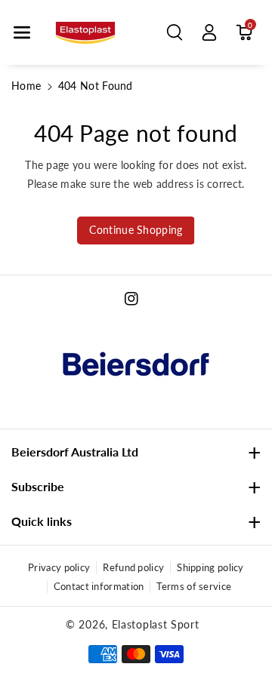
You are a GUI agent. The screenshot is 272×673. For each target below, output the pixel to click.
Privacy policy (59, 567)
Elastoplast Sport (155, 624)
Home (26, 85)
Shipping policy (210, 567)
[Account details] (209, 32)
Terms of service (193, 586)
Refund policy (133, 567)
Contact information (99, 586)
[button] (22, 32)
